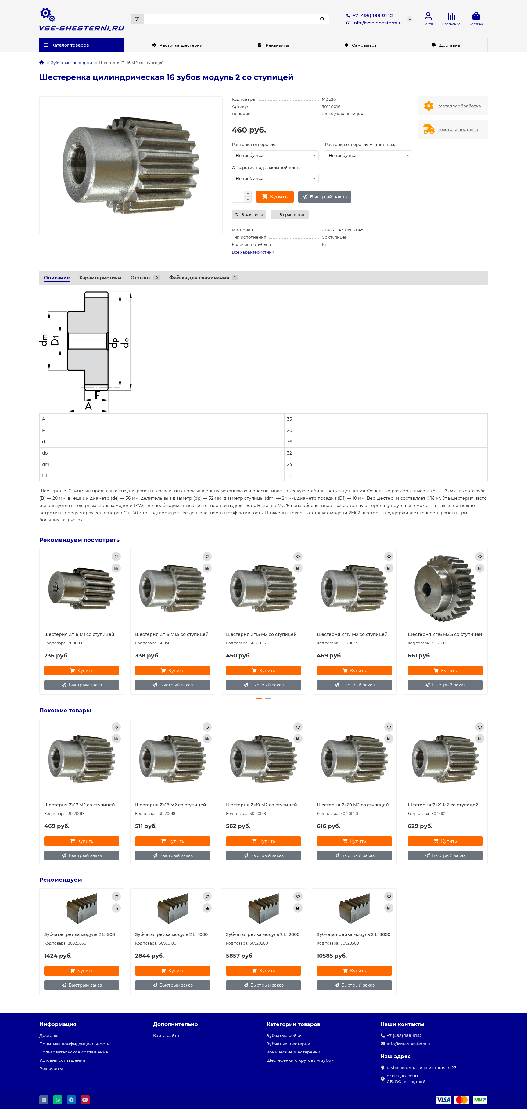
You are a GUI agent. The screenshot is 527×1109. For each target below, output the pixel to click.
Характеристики (100, 278)
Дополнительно (175, 1024)
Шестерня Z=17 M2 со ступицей (352, 634)
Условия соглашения (62, 1060)
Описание (57, 278)
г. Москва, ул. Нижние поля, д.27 (421, 1067)
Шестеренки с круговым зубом (301, 1060)
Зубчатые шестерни (71, 62)
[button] (40, 621)
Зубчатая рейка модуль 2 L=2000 (262, 934)
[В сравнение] (116, 568)
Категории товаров (293, 1024)
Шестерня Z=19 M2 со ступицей (261, 805)
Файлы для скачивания (202, 278)
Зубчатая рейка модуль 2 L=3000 (353, 934)
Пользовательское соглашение (73, 1052)
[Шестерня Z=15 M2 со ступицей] (263, 588)
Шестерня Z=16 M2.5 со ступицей (445, 634)
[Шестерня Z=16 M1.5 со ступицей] (172, 588)
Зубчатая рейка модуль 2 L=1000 (171, 934)
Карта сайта (166, 1035)
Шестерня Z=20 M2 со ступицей (353, 805)
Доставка (449, 45)
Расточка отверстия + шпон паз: (360, 144)
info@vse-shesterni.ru (378, 23)
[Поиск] (322, 19)
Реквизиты (277, 45)
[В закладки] (116, 556)
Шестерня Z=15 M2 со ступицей (261, 634)
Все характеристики (253, 252)
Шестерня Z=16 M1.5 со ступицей (172, 634)
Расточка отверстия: (254, 144)
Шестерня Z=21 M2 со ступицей (443, 805)
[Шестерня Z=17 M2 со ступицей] (354, 588)
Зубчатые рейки (284, 1035)
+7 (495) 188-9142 (373, 15)
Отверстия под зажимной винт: (266, 167)
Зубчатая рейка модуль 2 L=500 (79, 934)
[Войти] (428, 16)
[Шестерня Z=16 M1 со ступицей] (81, 588)
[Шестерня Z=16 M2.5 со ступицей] (445, 588)
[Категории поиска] (137, 19)
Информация (58, 1024)
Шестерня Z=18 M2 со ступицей (170, 805)
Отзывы (144, 278)
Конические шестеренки (293, 1052)
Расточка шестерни (181, 45)
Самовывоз (364, 45)
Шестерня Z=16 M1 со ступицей (79, 634)
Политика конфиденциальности (74, 1043)
